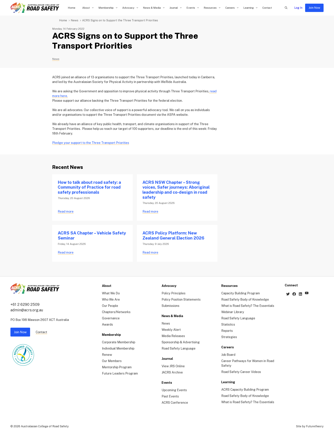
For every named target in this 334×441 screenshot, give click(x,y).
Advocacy (128, 7)
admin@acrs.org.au (26, 310)
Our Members (112, 361)
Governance (111, 318)
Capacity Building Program (240, 293)
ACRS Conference (175, 402)
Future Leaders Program (120, 373)
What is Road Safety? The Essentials (247, 306)
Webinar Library (232, 312)
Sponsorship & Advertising (181, 342)
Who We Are (111, 299)
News (74, 20)
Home (71, 7)
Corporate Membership (118, 342)
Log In (298, 7)
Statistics (228, 324)
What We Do (111, 293)
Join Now (314, 7)
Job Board (228, 354)
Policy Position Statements (181, 299)
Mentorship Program (117, 367)
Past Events (170, 396)
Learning (248, 7)
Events (190, 7)
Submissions (170, 306)
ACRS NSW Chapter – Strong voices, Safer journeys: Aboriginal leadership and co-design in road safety (176, 190)
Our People (110, 306)
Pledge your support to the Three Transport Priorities (90, 143)
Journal (173, 7)
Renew (107, 354)
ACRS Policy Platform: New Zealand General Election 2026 (173, 235)
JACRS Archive (172, 372)
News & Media (152, 7)
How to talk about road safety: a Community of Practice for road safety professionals (89, 187)
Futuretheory (315, 426)
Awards (107, 324)
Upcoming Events (174, 390)
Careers (230, 7)
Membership (106, 7)
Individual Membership (118, 348)
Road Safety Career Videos (241, 372)
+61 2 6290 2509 (24, 304)
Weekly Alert (171, 329)
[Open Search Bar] (286, 8)
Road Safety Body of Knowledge (245, 299)
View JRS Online (173, 366)
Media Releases (173, 336)
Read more (66, 211)
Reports (227, 331)
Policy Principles (173, 293)
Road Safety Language (179, 348)
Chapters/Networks (116, 312)
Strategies (229, 337)
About (86, 7)
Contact (267, 7)
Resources (210, 7)
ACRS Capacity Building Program (245, 389)
